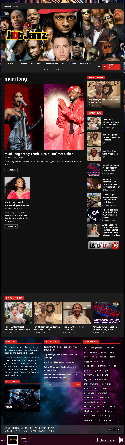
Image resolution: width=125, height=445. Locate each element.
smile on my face (91, 406)
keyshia (87, 379)
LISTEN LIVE (22, 63)
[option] (105, 94)
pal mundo (89, 393)
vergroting (89, 420)
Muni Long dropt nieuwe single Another (17, 188)
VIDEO (57, 69)
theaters (108, 411)
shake (105, 402)
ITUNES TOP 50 (85, 63)
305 (86, 347)
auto (86, 356)
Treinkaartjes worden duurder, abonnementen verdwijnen (94, 200)
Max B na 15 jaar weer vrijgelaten (94, 154)
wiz (99, 420)
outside (104, 388)
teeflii (98, 411)
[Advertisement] (88, 33)
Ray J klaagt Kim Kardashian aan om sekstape (94, 139)
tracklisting (105, 415)
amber (104, 352)
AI (85, 352)
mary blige (106, 384)
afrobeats (110, 347)
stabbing (88, 411)
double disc (89, 365)
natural (87, 388)
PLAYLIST (48, 69)
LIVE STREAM (112, 66)
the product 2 (90, 415)
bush (94, 356)
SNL (105, 406)
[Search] (99, 66)
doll (103, 361)
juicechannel (103, 374)
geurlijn (87, 370)
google (98, 370)
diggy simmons (91, 361)
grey (107, 370)
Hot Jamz (8, 158)
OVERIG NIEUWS (51, 63)
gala (116, 365)
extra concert (104, 365)
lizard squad (100, 379)
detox (112, 356)
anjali (112, 352)
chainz (103, 356)
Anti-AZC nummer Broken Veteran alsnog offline (101, 100)
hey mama (89, 374)
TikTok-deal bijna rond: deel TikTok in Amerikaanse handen (94, 215)
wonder (107, 420)
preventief (102, 393)
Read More (11, 170)
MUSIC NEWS (36, 63)
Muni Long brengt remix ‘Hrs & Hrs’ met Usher (44, 117)
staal (112, 406)
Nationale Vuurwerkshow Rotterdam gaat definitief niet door (94, 184)
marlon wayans (91, 384)
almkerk (93, 352)
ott (95, 388)
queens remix (90, 397)
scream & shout (91, 402)
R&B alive (104, 397)
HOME (10, 63)
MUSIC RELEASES (69, 63)
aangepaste (96, 347)
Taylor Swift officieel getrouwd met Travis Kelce (94, 123)
